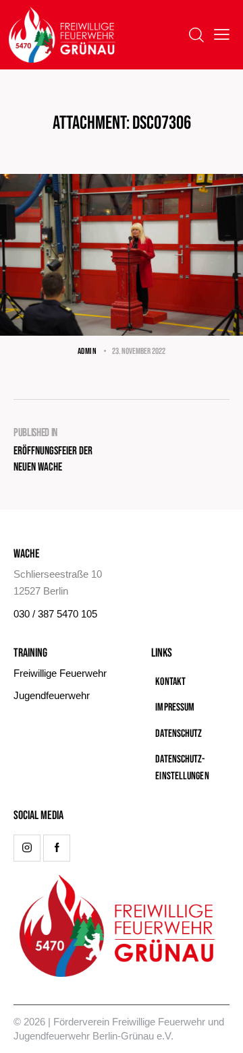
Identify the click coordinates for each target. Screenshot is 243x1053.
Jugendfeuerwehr (52, 695)
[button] (222, 34)
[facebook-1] (56, 848)
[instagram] (27, 848)
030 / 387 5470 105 (55, 614)
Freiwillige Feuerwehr (60, 673)
